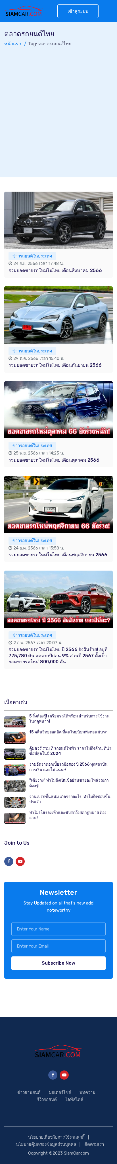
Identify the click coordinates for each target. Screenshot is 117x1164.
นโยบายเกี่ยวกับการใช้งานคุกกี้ (56, 1137)
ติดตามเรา (94, 1144)
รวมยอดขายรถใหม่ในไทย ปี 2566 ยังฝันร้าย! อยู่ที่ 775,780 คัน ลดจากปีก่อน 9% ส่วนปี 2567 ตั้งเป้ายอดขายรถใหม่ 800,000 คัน (58, 655)
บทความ (87, 1092)
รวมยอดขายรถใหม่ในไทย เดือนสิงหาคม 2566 (55, 270)
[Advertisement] (58, 109)
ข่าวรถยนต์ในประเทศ (32, 256)
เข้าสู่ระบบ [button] (78, 11)
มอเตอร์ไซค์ (60, 1092)
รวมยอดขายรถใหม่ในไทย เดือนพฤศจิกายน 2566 (58, 554)
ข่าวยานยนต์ (29, 1092)
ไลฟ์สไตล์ (74, 1099)
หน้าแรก (12, 43)
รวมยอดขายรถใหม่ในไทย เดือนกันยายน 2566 (55, 365)
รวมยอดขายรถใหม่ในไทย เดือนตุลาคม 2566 (54, 460)
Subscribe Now (58, 963)
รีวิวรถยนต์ (47, 1099)
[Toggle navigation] (109, 8)
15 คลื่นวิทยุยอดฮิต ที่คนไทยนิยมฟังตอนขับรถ (68, 732)
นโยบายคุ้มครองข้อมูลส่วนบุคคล (46, 1144)
